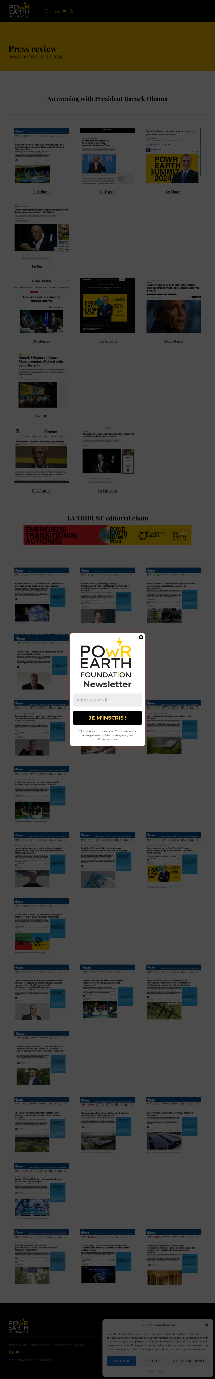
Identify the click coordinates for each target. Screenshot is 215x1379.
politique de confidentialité (101, 735)
